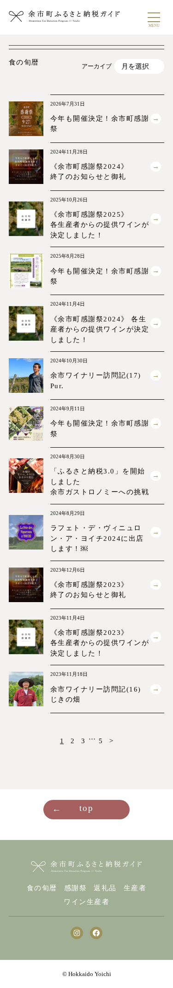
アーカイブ (97, 66)
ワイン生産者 (86, 902)
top (86, 808)
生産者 (135, 888)
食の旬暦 (42, 888)
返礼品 (105, 888)
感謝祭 (75, 888)
